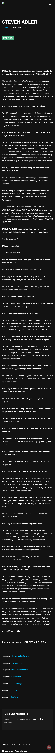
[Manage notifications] (49, 747)
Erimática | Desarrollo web (15, 751)
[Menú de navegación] (50, 5)
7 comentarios (34, 27)
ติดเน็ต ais (15, 697)
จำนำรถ (14, 690)
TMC (7, 27)
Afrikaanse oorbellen (19, 670)
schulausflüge (16, 683)
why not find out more (20, 656)
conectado (27, 719)
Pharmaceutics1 (17, 663)
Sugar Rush (16, 677)
